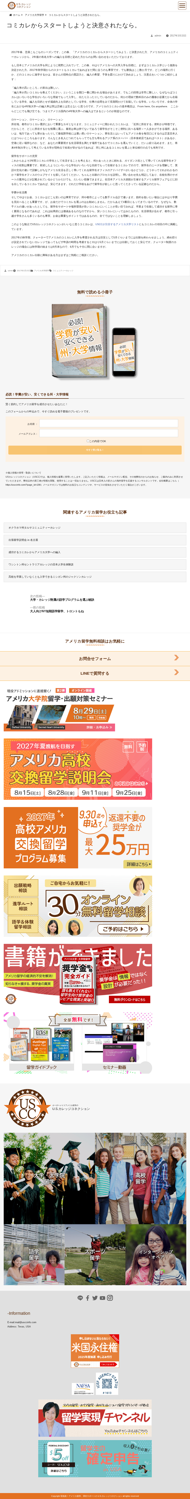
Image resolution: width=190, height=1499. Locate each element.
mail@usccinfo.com (25, 1322)
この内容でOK (97, 441)
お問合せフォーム (95, 658)
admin (158, 35)
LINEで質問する (95, 673)
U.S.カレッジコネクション (23, 5)
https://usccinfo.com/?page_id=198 (23, 485)
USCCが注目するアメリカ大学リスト (117, 224)
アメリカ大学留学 (41, 271)
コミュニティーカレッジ (63, 271)
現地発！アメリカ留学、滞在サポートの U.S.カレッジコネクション (91, 1496)
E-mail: (11, 1322)
